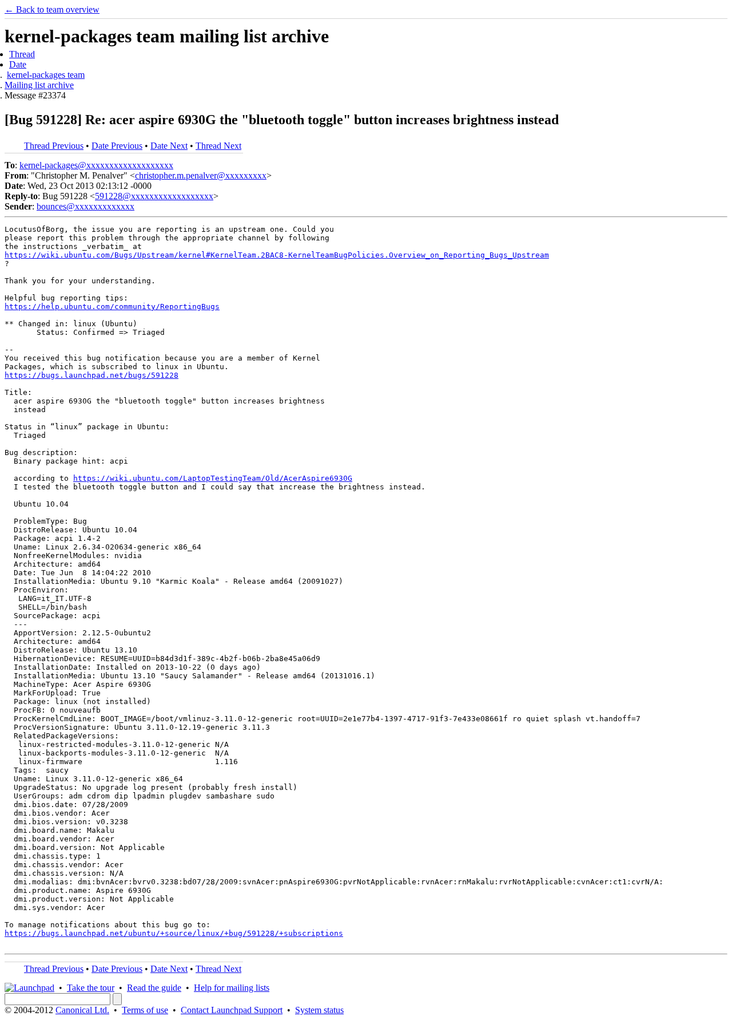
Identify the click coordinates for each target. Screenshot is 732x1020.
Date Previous (117, 146)
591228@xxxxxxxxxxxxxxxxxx (154, 196)
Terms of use (145, 1010)
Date (17, 64)
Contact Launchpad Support (232, 1010)
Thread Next (218, 146)
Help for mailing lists (231, 988)
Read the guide (154, 988)
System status (319, 1010)
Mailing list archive (39, 85)
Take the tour (90, 988)
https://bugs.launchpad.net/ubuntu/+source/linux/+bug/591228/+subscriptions (174, 933)
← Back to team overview (52, 9)
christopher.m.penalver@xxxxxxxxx (200, 175)
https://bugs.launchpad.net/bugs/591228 (91, 375)
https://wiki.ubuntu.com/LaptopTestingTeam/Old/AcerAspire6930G (212, 478)
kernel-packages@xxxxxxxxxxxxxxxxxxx (96, 165)
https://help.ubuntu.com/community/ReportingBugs (112, 306)
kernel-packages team (46, 75)
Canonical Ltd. (82, 1010)
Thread (22, 54)
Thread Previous (53, 146)
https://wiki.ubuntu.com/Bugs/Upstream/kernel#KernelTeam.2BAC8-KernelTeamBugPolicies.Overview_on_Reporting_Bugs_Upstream (277, 255)
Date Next (169, 146)
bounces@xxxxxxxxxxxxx (85, 206)
